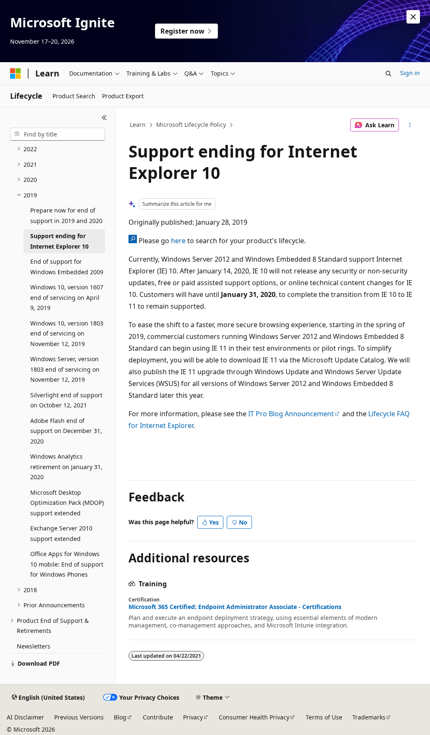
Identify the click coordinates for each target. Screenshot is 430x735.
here (178, 240)
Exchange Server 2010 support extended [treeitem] (61, 533)
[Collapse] (104, 117)
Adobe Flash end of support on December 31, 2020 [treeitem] (66, 431)
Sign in (410, 73)
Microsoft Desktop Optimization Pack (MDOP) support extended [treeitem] (67, 502)
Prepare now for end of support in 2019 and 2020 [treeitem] (66, 215)
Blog (120, 717)
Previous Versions (79, 717)
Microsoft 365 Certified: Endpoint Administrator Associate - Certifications (234, 607)
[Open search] (388, 73)
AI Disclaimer (25, 717)
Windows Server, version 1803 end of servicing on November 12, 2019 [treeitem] (65, 369)
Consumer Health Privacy (254, 717)
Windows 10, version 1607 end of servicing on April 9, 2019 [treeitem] (66, 297)
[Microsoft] (15, 73)
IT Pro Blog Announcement (291, 413)
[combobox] (57, 134)
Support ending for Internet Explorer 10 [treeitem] (59, 241)
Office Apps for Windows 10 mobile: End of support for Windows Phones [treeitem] (66, 564)
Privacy (193, 717)
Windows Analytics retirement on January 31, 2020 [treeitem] (66, 466)
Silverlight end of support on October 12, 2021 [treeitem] (66, 400)
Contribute (158, 717)
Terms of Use (324, 717)
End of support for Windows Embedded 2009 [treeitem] (66, 266)
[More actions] (409, 125)
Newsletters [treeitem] (33, 646)
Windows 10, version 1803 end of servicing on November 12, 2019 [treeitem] (66, 333)
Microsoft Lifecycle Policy (191, 125)
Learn (138, 125)
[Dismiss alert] (413, 17)
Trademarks (368, 717)
